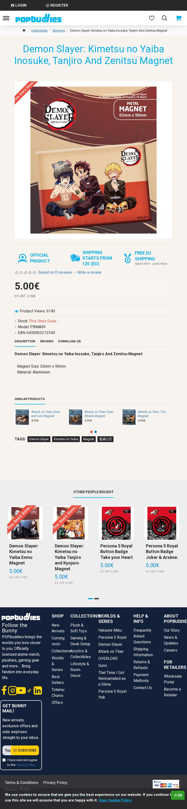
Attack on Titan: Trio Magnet (152, 414)
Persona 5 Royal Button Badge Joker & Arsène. (162, 551)
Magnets (59, 30)
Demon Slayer (39, 439)
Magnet (88, 439)
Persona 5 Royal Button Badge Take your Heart (116, 551)
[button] (91, 432)
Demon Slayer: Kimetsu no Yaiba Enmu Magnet (23, 554)
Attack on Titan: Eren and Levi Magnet (45, 414)
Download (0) (69, 341)
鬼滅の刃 (105, 439)
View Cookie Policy (115, 800)
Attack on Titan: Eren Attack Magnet (98, 414)
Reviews (46, 341)
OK (180, 795)
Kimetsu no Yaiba (66, 439)
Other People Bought (93, 492)
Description (25, 341)
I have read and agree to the (22, 762)
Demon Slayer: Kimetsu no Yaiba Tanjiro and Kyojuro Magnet (69, 557)
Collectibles (39, 30)
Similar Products (30, 399)
